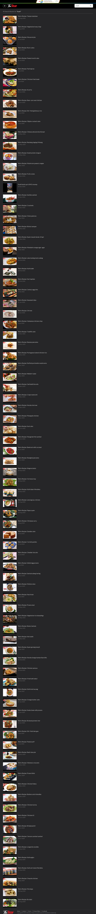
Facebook (44, 911)
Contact (24, 911)
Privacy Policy (36, 911)
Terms (29, 911)
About (18, 911)
